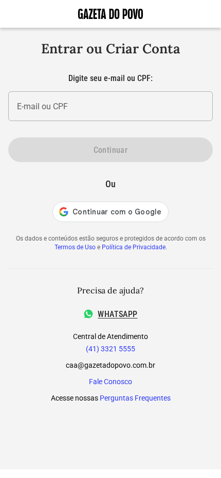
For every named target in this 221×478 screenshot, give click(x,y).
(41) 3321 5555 (110, 349)
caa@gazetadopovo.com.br (110, 365)
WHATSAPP (117, 314)
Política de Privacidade (133, 247)
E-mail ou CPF (42, 106)
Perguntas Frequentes (135, 398)
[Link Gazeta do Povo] (110, 14)
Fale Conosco (110, 381)
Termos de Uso (75, 247)
